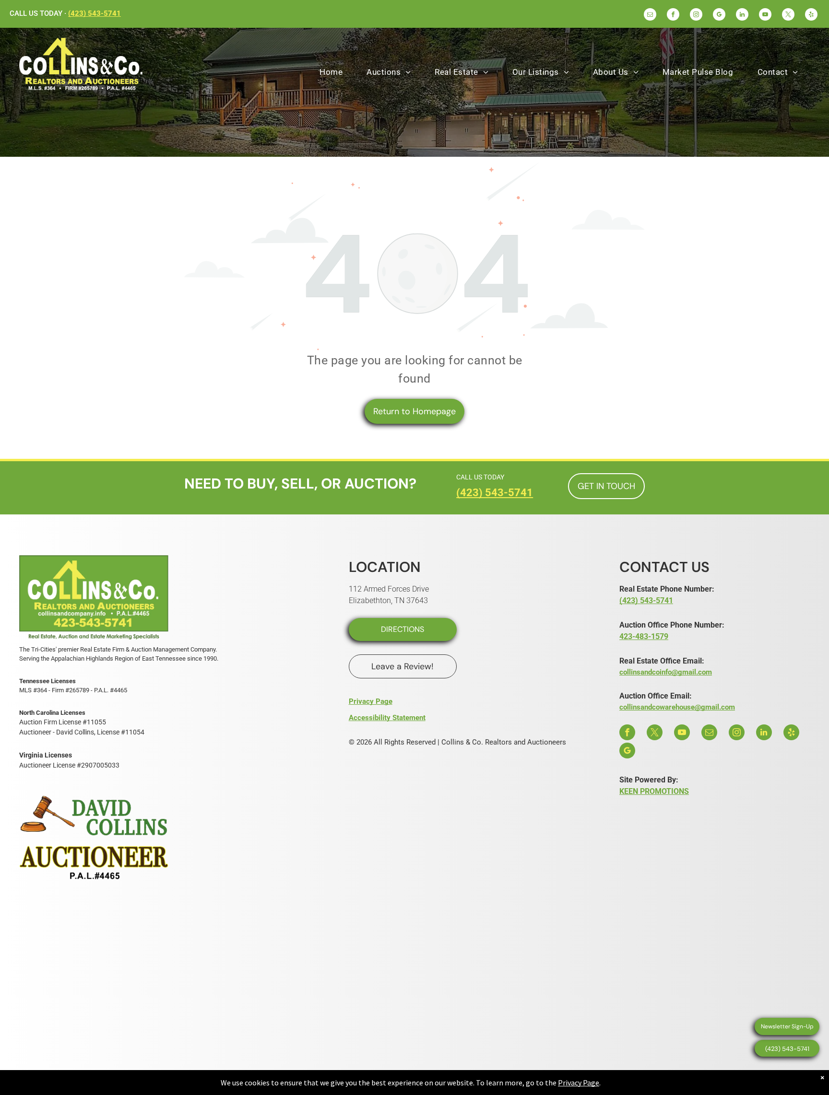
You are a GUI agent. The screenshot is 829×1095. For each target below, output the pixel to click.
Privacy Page (370, 701)
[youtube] (765, 15)
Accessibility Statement (387, 717)
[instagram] (696, 15)
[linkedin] (742, 15)
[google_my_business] (719, 15)
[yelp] (811, 15)
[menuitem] (331, 72)
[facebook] (673, 15)
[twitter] (788, 15)
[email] (650, 15)
